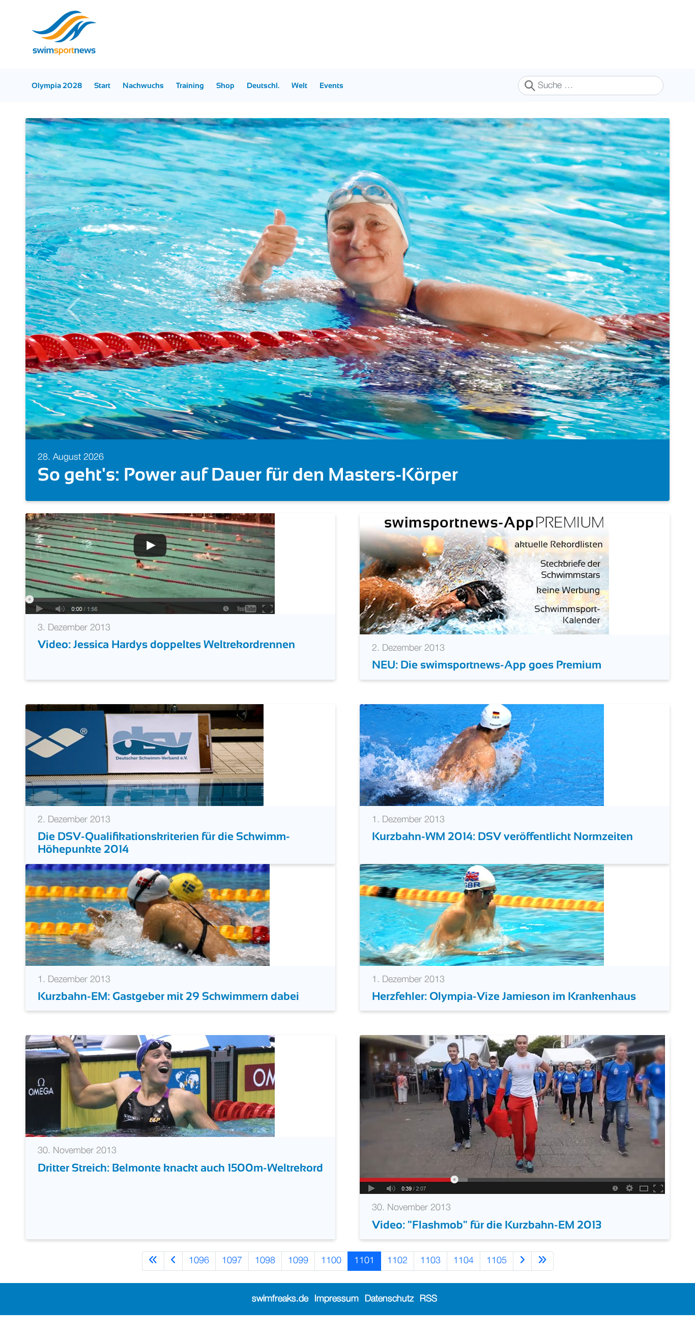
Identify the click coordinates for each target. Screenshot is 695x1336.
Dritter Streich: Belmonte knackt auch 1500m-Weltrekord (180, 1167)
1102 (397, 1261)
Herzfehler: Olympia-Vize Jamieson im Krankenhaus (504, 996)
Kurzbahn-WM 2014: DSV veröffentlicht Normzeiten (502, 836)
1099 (298, 1261)
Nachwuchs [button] (143, 85)
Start (102, 85)
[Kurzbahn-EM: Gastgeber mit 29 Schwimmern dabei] (147, 914)
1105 (496, 1261)
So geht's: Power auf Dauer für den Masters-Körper (248, 474)
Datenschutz (389, 1299)
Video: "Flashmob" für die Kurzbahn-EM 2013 (486, 1224)
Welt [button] (299, 85)
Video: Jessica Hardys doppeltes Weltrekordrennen (166, 644)
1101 (364, 1261)
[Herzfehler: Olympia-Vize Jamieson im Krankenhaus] (482, 914)
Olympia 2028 (57, 85)
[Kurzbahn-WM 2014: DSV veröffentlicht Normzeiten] (482, 754)
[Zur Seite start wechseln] (153, 1260)
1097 (232, 1261)
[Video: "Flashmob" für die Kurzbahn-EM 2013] (512, 1114)
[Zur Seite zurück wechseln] (173, 1260)
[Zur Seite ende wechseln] (542, 1260)
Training (190, 85)
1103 (430, 1261)
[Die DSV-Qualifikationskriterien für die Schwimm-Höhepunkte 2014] (144, 754)
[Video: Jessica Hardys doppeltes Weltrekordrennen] (150, 564)
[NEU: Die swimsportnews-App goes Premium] (484, 574)
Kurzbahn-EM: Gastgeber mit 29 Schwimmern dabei (168, 996)
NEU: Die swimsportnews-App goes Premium (486, 664)
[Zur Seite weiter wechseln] (522, 1260)
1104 (463, 1261)
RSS (428, 1299)
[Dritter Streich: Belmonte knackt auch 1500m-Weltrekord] (150, 1086)
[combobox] (590, 85)
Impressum (336, 1299)
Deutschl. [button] (263, 85)
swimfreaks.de (280, 1299)
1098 (265, 1261)
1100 (331, 1261)
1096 (199, 1261)
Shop (225, 85)
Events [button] (331, 85)
